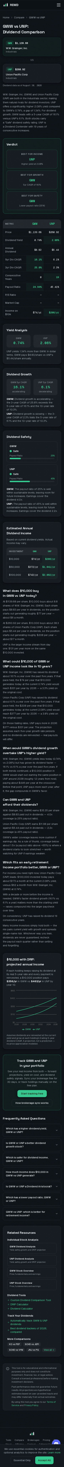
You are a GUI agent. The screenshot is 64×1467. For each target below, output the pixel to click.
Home (6, 17)
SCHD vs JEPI (32, 1344)
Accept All (44, 1460)
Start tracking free (32, 1093)
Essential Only (22, 1460)
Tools (8, 1440)
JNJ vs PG (33, 1350)
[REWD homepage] (32, 1434)
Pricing (46, 1440)
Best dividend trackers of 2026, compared (28, 1330)
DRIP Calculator (19, 1304)
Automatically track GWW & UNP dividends (28, 1322)
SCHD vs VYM (16, 1350)
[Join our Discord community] (56, 1443)
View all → (49, 1350)
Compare (19, 17)
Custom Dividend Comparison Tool (30, 1300)
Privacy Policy (31, 1405)
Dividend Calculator (21, 1308)
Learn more (54, 1452)
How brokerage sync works (32, 1103)
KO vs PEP (14, 1344)
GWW (35, 224)
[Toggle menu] (59, 5)
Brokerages (33, 1440)
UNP (52, 224)
